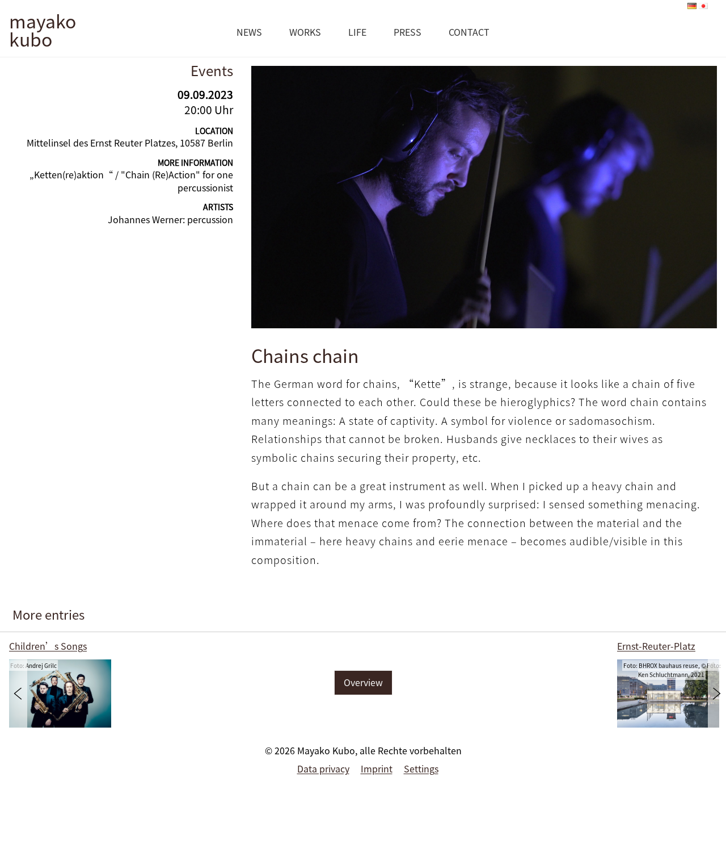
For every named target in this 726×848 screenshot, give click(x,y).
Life (357, 31)
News (249, 31)
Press (407, 31)
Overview (363, 682)
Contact (469, 31)
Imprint (376, 768)
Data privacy (323, 768)
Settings (421, 768)
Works (305, 31)
